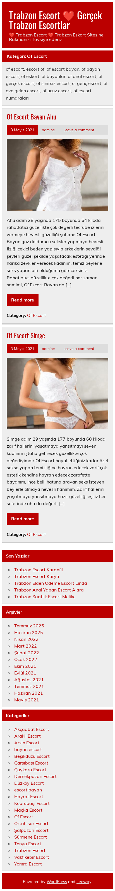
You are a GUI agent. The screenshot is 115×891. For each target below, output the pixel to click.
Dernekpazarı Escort (35, 776)
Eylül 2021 (25, 673)
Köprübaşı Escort (32, 803)
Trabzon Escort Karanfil (38, 569)
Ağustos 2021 (29, 679)
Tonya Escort (27, 843)
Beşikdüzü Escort (32, 756)
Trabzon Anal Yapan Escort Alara (49, 590)
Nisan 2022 (26, 639)
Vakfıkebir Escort (31, 857)
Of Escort (36, 315)
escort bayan (28, 790)
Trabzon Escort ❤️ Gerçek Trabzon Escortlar (55, 20)
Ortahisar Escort (31, 823)
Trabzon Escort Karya (36, 576)
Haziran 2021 (28, 693)
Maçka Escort (28, 810)
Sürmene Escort (30, 837)
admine (48, 129)
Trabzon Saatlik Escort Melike (45, 596)
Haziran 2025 (28, 632)
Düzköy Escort (29, 783)
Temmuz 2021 (29, 686)
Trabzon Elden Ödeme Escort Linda (50, 583)
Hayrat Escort (28, 796)
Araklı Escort (27, 736)
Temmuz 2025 (29, 625)
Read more (22, 300)
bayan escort (28, 749)
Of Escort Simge (26, 335)
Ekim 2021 (25, 666)
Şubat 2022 (26, 652)
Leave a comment (78, 129)
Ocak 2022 (25, 659)
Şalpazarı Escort (31, 830)
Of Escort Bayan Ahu (31, 116)
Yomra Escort (28, 864)
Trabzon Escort (29, 850)
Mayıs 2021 (26, 700)
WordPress (57, 881)
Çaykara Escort (30, 769)
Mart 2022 (25, 646)
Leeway (83, 881)
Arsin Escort (26, 742)
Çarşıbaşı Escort (31, 763)
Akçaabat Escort (31, 729)
